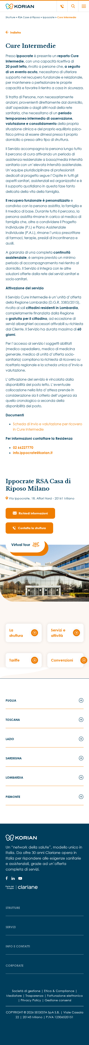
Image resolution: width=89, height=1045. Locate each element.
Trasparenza (34, 995)
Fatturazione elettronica (65, 995)
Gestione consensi (58, 1000)
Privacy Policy (31, 1000)
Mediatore (14, 995)
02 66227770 (23, 447)
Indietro (15, 32)
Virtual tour (20, 544)
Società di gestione (26, 991)
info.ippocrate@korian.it (32, 453)
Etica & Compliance (59, 991)
